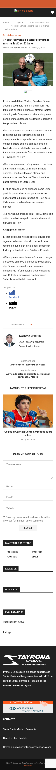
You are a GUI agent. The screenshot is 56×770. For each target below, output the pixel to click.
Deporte (19, 22)
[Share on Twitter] (39, 324)
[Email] (32, 3)
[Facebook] (24, 3)
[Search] (47, 12)
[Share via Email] (45, 324)
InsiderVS (28, 766)
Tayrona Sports (20, 47)
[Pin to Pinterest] (42, 324)
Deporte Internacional (39, 22)
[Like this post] (33, 324)
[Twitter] (28, 3)
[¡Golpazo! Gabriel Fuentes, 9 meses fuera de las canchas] (28, 410)
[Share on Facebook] (36, 324)
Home (6, 22)
